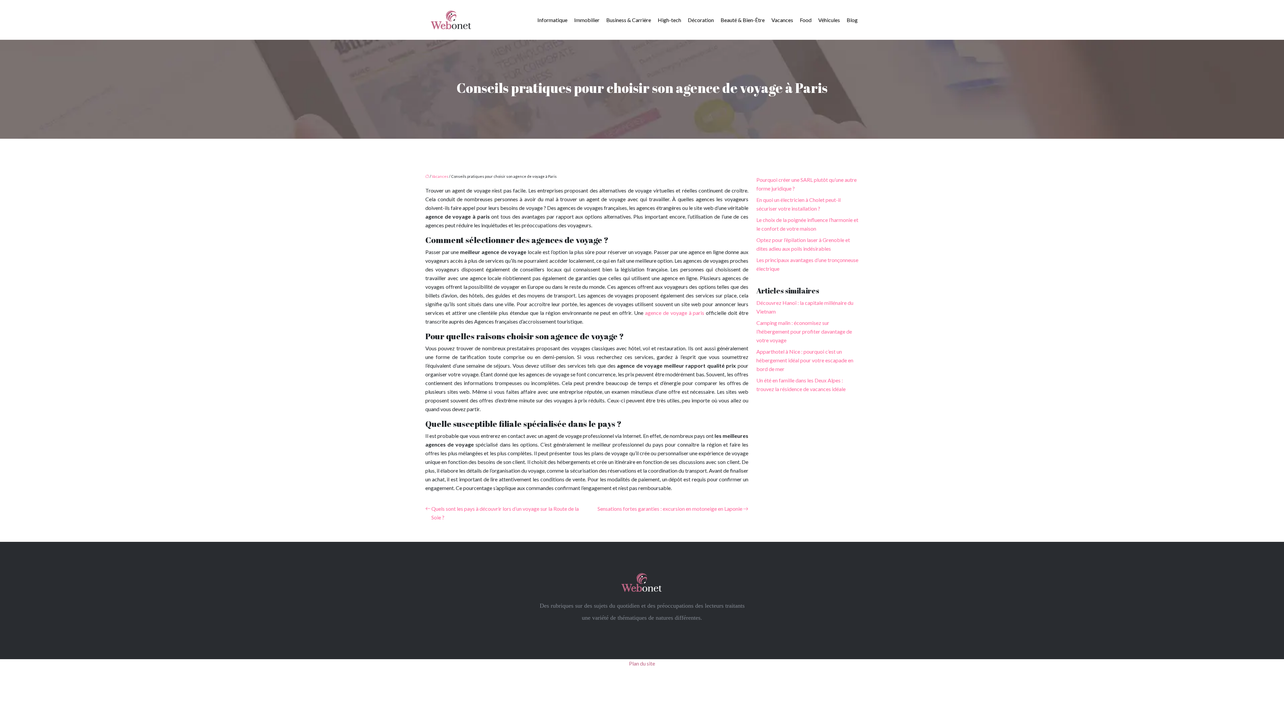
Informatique (552, 20)
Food (806, 20)
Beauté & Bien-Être (743, 20)
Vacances (782, 20)
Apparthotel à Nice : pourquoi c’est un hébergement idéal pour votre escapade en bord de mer (804, 360)
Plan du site (642, 663)
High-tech (669, 20)
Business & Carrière (628, 20)
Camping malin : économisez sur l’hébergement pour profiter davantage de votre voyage (804, 331)
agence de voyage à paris (674, 313)
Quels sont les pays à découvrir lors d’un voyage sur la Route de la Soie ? (505, 512)
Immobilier (587, 20)
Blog (852, 20)
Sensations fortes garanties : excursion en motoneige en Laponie (670, 508)
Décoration (701, 20)
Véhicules (829, 20)
